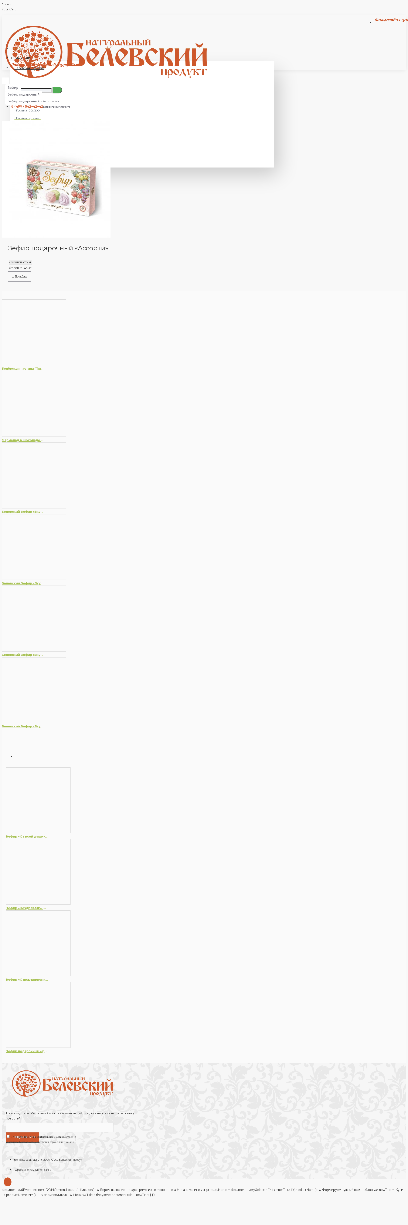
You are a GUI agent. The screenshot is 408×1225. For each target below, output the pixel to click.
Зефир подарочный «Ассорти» (33, 101)
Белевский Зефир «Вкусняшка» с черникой (23, 655)
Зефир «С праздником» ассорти (27, 979)
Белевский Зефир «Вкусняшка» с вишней (23, 583)
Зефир (13, 88)
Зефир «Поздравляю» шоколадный (27, 908)
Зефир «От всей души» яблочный (27, 836)
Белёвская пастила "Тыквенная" (23, 368)
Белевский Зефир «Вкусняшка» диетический (23, 512)
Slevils (47, 1169)
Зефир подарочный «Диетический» (27, 1051)
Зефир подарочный (24, 94)
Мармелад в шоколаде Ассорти (23, 440)
